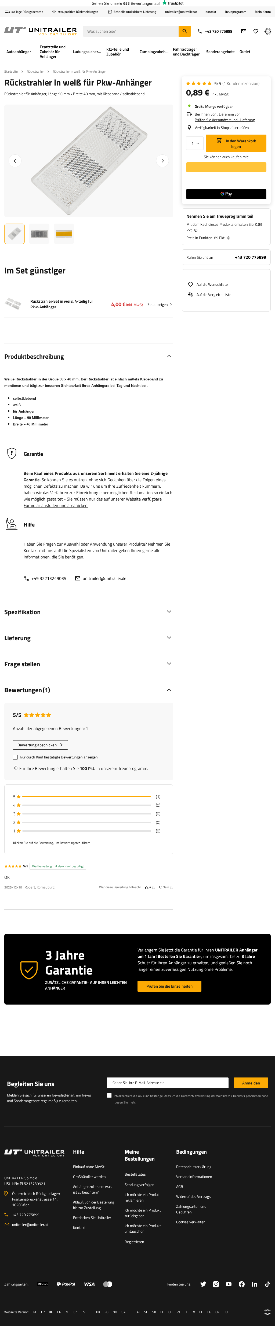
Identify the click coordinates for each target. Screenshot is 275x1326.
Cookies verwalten (190, 1222)
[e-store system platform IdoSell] (267, 1312)
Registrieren (134, 1241)
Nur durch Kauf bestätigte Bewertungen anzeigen (59, 757)
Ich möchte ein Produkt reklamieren (143, 1197)
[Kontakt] (34, 1159)
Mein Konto (263, 12)
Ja (151, 887)
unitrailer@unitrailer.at (30, 1224)
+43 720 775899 (218, 31)
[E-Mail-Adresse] (244, 31)
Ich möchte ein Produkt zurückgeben (143, 1212)
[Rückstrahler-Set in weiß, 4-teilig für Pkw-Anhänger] (12, 304)
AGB (179, 1186)
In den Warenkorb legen (240, 144)
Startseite (11, 71)
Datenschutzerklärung (193, 1166)
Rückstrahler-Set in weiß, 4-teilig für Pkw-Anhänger (61, 304)
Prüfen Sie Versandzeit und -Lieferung (225, 120)
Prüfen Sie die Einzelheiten (169, 986)
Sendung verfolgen (139, 1184)
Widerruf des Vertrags (193, 1196)
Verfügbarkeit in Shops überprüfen (222, 127)
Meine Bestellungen (140, 1155)
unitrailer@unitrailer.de (104, 578)
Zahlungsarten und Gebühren (191, 1209)
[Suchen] (185, 31)
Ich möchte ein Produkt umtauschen (143, 1228)
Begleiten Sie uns (30, 1083)
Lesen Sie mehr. (125, 1102)
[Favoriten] (256, 31)
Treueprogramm (235, 11)
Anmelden (251, 1083)
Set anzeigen (157, 304)
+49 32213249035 (48, 578)
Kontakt (210, 11)
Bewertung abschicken (37, 745)
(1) (240, 83)
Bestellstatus (135, 1174)
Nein (167, 887)
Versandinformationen (194, 1176)
